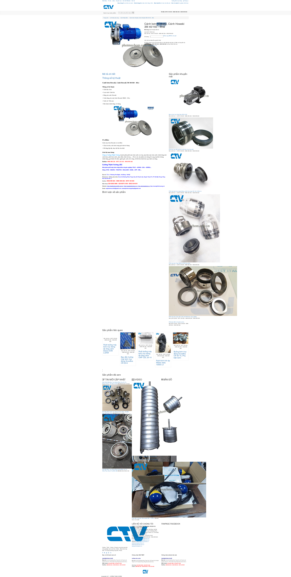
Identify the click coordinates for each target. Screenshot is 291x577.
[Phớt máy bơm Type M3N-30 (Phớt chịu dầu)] (194, 228)
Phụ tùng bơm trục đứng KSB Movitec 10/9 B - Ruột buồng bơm (162, 354)
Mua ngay (166, 35)
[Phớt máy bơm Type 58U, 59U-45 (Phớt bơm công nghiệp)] (203, 291)
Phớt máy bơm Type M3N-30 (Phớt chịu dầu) (179, 263)
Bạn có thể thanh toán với (109, 555)
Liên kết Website (126, 1)
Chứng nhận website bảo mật (169, 555)
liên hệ (133, 1)
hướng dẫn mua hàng (177, 1)
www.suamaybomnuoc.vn (138, 543)
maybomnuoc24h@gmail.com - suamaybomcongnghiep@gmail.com (141, 539)
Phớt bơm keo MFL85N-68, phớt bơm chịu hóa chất (181, 149)
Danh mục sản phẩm (109, 13)
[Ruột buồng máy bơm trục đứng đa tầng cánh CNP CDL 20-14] (110, 338)
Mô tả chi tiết (108, 73)
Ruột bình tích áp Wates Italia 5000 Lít (181, 362)
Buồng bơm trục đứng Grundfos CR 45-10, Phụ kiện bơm (145, 354)
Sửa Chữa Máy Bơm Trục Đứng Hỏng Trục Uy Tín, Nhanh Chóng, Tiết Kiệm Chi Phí (114, 382)
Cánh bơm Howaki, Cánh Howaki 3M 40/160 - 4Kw (142, 17)
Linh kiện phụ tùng (114, 17)
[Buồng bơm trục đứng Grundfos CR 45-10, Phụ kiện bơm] (145, 338)
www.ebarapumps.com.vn (138, 544)
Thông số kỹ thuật (111, 77)
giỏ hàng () (185, 1)
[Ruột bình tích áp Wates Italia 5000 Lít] (180, 342)
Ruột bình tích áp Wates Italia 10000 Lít (128, 362)
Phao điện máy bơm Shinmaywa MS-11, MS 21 (143, 518)
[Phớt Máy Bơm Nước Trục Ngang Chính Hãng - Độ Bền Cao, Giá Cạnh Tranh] (117, 397)
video (113, 1)
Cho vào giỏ (173, 35)
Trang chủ (105, 17)
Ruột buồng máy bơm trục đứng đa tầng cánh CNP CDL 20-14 (109, 354)
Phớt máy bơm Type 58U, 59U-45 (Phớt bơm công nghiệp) (183, 316)
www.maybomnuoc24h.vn (142, 541)
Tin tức (109, 1)
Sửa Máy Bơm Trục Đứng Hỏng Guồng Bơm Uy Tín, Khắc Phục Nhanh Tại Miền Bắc (114, 470)
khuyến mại (118, 1)
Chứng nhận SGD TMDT (138, 555)
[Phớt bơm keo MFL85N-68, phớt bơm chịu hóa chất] (191, 133)
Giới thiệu (104, 1)
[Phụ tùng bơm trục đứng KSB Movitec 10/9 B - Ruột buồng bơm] (163, 338)
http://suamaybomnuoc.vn (150, 45)
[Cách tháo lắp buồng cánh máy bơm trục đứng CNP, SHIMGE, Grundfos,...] (160, 418)
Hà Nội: (163, 12)
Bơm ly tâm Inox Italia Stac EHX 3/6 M (178, 114)
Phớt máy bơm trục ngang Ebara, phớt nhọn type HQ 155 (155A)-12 (185, 191)
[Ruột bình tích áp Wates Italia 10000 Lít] (128, 342)
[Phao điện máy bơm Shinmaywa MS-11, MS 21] (169, 489)
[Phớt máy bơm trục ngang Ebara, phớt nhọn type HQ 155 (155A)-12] (191, 171)
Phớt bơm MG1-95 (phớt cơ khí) (176, 322)
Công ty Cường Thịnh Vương (111, 155)
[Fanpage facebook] (102, 552)
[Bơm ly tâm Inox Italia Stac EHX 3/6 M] (194, 96)
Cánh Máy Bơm (124, 17)
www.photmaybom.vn (137, 546)
